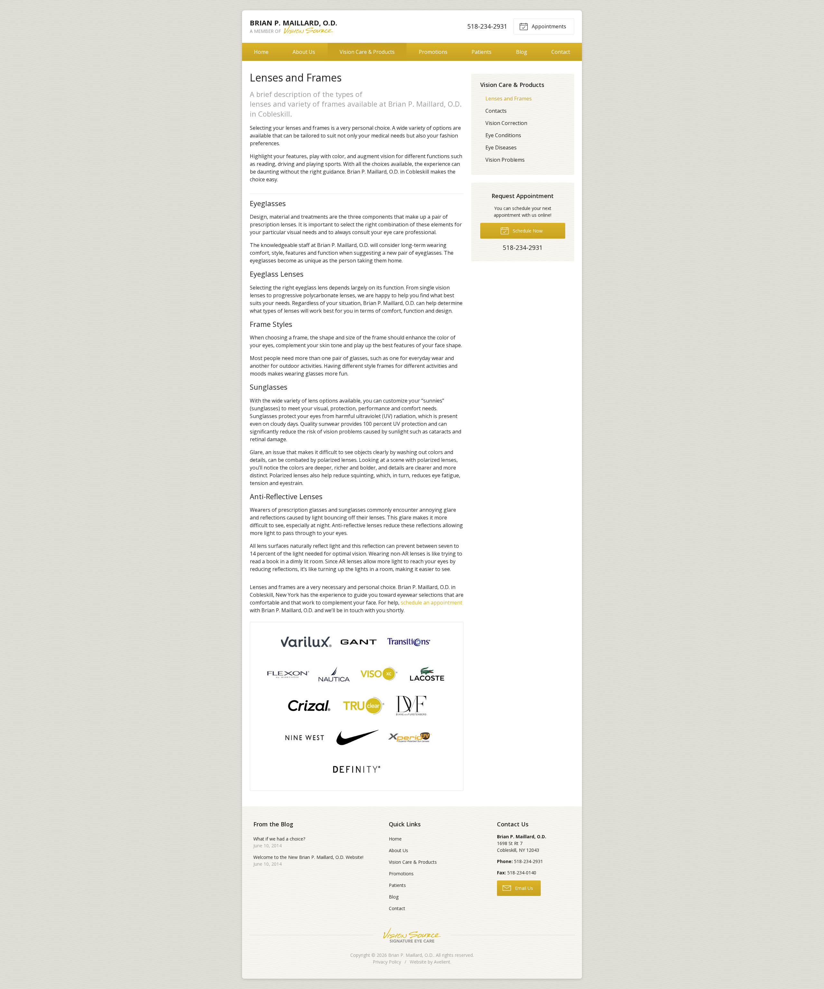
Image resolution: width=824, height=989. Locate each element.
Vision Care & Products (367, 51)
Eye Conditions (503, 135)
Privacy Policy (387, 962)
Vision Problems (505, 159)
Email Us (523, 888)
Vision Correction (506, 123)
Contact (560, 51)
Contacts (496, 110)
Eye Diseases (501, 147)
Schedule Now (527, 231)
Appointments (548, 26)
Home (261, 51)
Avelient (442, 962)
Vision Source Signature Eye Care (412, 935)
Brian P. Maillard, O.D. (411, 955)
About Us (304, 51)
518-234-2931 (487, 26)
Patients (482, 51)
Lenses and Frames (508, 98)
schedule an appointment (431, 602)
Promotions (433, 51)
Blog (521, 51)
